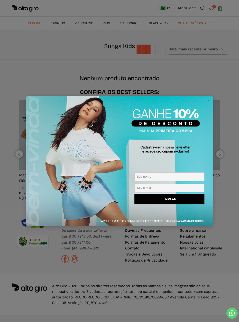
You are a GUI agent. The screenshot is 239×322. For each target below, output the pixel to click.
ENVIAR (169, 199)
